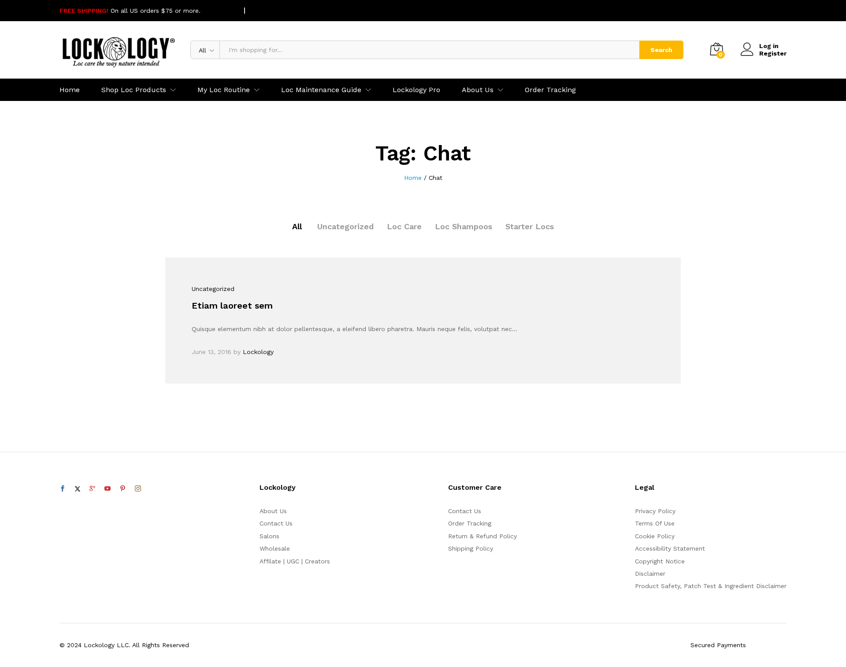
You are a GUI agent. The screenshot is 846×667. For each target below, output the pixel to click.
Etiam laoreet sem (232, 305)
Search (661, 49)
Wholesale (275, 548)
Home (69, 89)
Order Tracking (550, 89)
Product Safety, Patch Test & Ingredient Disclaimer (711, 585)
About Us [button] (478, 89)
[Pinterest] (122, 489)
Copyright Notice (660, 561)
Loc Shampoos (463, 226)
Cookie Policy (655, 536)
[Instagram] (138, 489)
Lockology (258, 351)
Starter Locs (529, 226)
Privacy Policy (655, 510)
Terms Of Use (655, 523)
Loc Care (404, 226)
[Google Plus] (92, 489)
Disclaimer (650, 573)
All (297, 226)
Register (773, 53)
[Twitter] (77, 489)
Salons (269, 536)
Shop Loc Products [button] (133, 89)
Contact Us (276, 523)
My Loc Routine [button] (223, 89)
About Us (273, 510)
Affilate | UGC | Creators (295, 561)
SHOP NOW (219, 10)
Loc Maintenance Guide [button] (321, 89)
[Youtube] (107, 489)
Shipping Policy (470, 548)
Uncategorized (345, 226)
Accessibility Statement (670, 548)
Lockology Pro (416, 89)
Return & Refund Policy (482, 536)
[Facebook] (62, 489)
